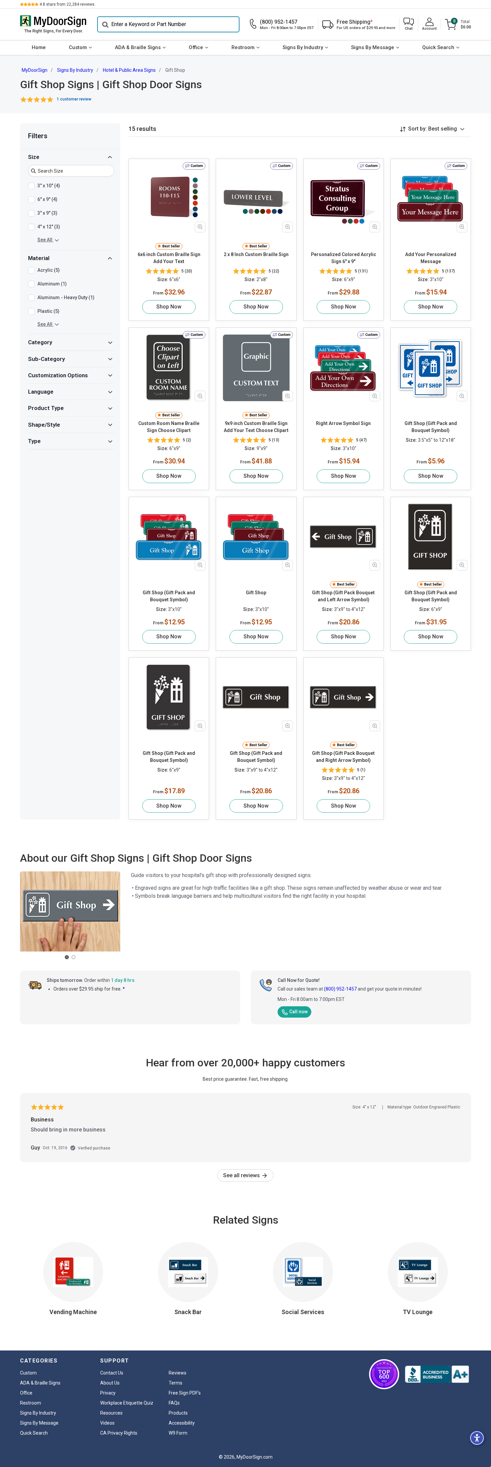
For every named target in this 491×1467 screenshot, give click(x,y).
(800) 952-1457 (340, 989)
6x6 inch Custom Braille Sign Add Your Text (169, 258)
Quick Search (438, 47)
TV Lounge (418, 1311)
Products (178, 1413)
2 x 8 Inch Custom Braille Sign (256, 254)
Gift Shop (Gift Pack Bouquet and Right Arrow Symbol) (343, 757)
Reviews (177, 1373)
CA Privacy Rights (118, 1433)
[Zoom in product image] (200, 227)
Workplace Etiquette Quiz (126, 1403)
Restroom (243, 47)
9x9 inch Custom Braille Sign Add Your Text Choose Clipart (256, 427)
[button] (408, 24)
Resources (111, 1413)
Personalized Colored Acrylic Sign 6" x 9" (343, 258)
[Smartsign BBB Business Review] (437, 1374)
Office (196, 47)
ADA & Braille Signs (138, 47)
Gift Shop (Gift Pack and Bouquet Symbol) (430, 427)
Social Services (303, 1311)
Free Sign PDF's (185, 1393)
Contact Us (111, 1373)
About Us (110, 1383)
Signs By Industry (303, 47)
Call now (298, 1011)
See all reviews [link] (242, 1175)
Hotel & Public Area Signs (129, 70)
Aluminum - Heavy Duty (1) (66, 297)
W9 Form (178, 1433)
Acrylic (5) (48, 270)
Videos (107, 1423)
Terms (175, 1383)
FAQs (174, 1403)
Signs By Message (372, 47)
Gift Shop (256, 592)
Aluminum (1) (52, 283)
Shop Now (168, 306)
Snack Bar (188, 1311)
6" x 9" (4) (47, 199)
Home (39, 47)
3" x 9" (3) (47, 213)
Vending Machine (73, 1311)
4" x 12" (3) (48, 226)
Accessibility (182, 1423)
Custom (78, 47)
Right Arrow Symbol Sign (343, 423)
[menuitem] (38, 47)
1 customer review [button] (74, 99)
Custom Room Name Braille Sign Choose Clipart (168, 427)
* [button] (124, 989)
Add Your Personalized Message (430, 258)
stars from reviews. (67, 4)
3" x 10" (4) (48, 185)
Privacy (108, 1393)
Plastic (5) (48, 311)
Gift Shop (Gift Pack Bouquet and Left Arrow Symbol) (343, 596)
